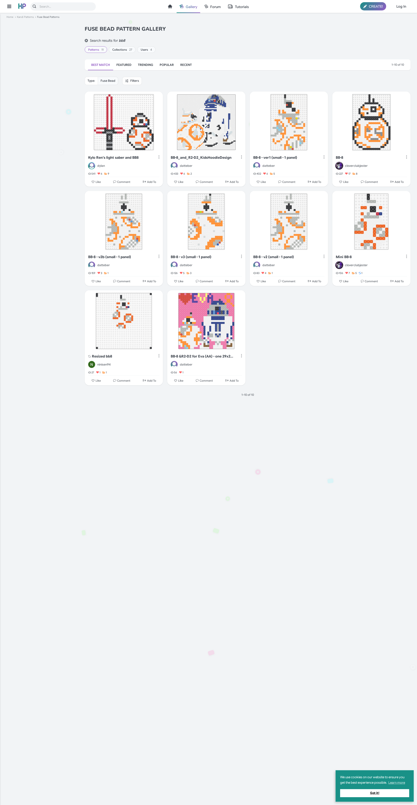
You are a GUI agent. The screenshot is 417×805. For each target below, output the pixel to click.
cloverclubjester (356, 166)
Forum (215, 7)
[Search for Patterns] (34, 6)
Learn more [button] (396, 783)
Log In (401, 6)
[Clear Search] (86, 40)
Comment (123, 182)
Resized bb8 (102, 356)
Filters (134, 81)
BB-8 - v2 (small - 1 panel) (273, 257)
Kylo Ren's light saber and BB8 (113, 157)
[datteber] (174, 165)
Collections (122, 50)
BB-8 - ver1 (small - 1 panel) (275, 157)
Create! (375, 6)
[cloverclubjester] (339, 165)
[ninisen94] (91, 364)
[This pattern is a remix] (89, 357)
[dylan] (91, 165)
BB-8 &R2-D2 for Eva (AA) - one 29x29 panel (203, 356)
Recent (186, 65)
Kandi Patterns (25, 16)
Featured (123, 65)
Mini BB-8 (344, 257)
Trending (145, 65)
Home (170, 6)
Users (146, 50)
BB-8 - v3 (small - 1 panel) (191, 257)
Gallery (191, 7)
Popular (167, 65)
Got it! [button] (374, 793)
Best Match (100, 65)
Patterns (96, 50)
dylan (101, 166)
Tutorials (242, 7)
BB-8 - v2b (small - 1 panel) (109, 257)
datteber (186, 166)
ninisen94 (104, 364)
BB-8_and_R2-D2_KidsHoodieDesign (201, 157)
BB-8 (339, 157)
